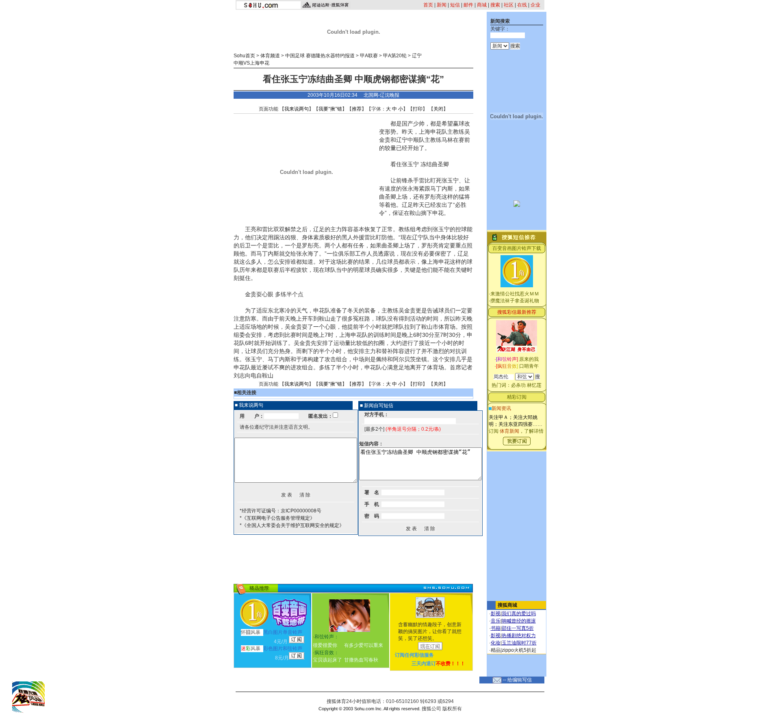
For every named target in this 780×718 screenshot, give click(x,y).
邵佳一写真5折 (518, 628)
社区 (509, 5)
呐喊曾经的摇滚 (519, 621)
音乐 (495, 621)
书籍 (495, 628)
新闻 (441, 5)
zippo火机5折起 (519, 650)
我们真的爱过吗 (519, 613)
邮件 (468, 5)
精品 (495, 650)
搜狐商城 (507, 605)
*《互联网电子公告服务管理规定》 (277, 518)
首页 (428, 5)
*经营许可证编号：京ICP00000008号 (280, 511)
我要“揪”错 (330, 109)
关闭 (438, 109)
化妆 (495, 643)
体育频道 (270, 56)
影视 (495, 613)
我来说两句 (296, 109)
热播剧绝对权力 (519, 635)
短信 (455, 5)
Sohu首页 (244, 56)
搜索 (495, 5)
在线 (522, 5)
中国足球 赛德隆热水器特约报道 (320, 56)
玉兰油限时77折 (519, 643)
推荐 (357, 109)
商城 (482, 5)
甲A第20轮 (395, 56)
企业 (535, 5)
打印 (417, 109)
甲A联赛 (369, 56)
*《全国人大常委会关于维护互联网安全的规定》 (292, 525)
